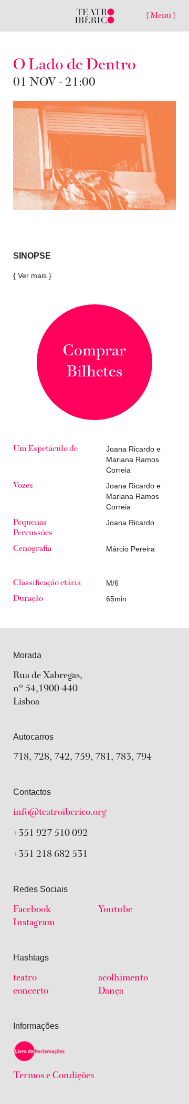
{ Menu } (160, 15)
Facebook (32, 910)
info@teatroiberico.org (60, 813)
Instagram (34, 923)
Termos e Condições (53, 1076)
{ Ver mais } (32, 275)
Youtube (115, 910)
